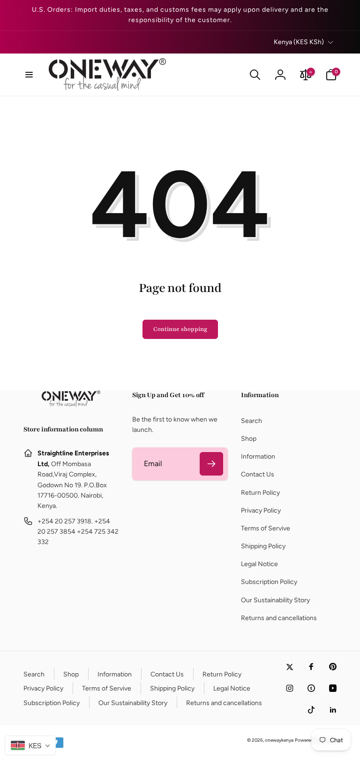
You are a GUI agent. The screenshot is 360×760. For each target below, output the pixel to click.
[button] (29, 74)
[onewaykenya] (71, 404)
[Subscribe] (211, 464)
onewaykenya (279, 740)
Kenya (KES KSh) (299, 42)
